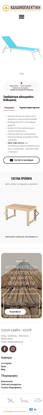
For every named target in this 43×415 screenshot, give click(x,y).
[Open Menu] (21, 16)
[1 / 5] (21, 48)
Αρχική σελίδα (13, 86)
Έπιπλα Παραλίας (26, 86)
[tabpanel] (21, 134)
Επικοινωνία (7, 382)
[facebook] (4, 349)
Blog (3, 370)
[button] (4, 50)
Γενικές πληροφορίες (11, 388)
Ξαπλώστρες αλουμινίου (20, 88)
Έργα (3, 366)
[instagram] (12, 349)
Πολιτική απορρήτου (11, 385)
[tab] (9, 108)
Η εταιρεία (6, 363)
